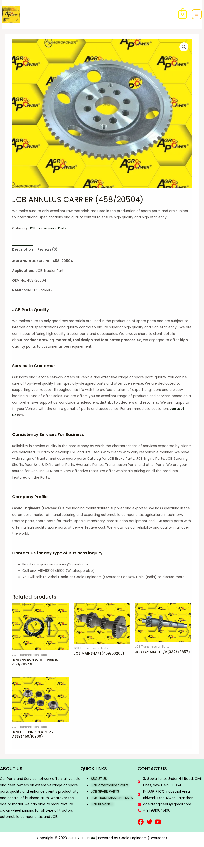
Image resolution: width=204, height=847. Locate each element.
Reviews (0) (47, 249)
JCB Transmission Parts (47, 228)
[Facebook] (141, 822)
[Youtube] (158, 822)
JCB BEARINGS (102, 804)
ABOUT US (99, 778)
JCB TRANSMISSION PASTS (112, 798)
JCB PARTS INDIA (81, 838)
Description (22, 249)
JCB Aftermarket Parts (110, 785)
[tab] (22, 250)
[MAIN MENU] (197, 14)
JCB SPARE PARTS (105, 791)
